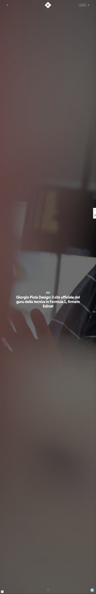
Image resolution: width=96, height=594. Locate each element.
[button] (7, 5)
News (48, 292)
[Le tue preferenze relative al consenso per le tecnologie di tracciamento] (2, 591)
